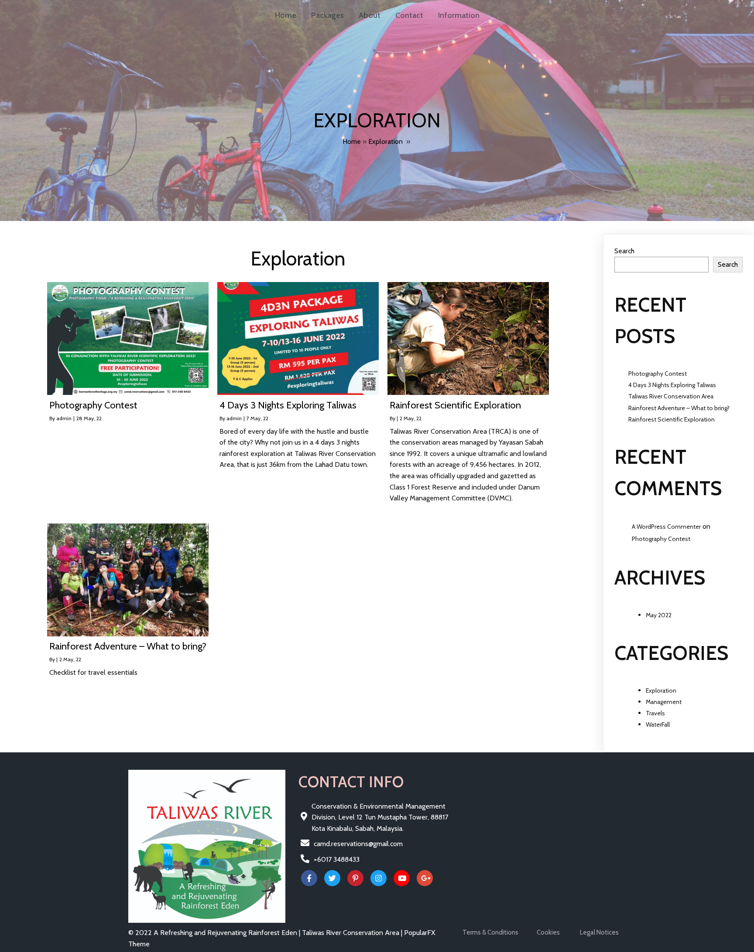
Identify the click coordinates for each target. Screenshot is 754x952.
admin (64, 418)
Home (352, 141)
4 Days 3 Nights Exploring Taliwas (672, 385)
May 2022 (659, 615)
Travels (655, 713)
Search (624, 251)
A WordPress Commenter (666, 526)
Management (664, 702)
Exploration (385, 141)
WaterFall (658, 724)
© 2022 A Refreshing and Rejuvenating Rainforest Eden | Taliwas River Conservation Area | (266, 932)
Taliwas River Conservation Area (670, 396)
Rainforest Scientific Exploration (671, 419)
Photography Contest (657, 373)
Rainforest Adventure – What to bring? (679, 408)
